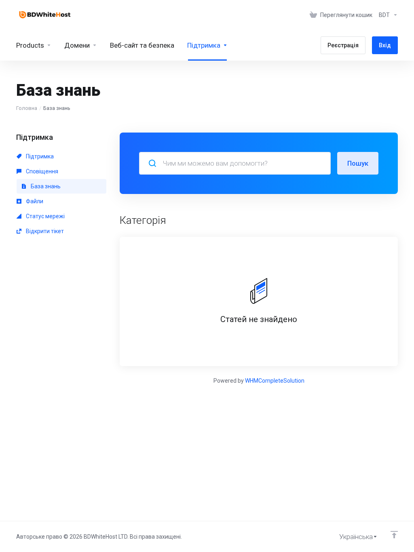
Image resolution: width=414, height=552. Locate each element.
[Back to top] (394, 534)
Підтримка (39, 156)
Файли (34, 201)
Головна (26, 108)
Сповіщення (41, 171)
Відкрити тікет (44, 231)
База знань (45, 186)
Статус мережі (45, 216)
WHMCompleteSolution (274, 380)
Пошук (357, 163)
